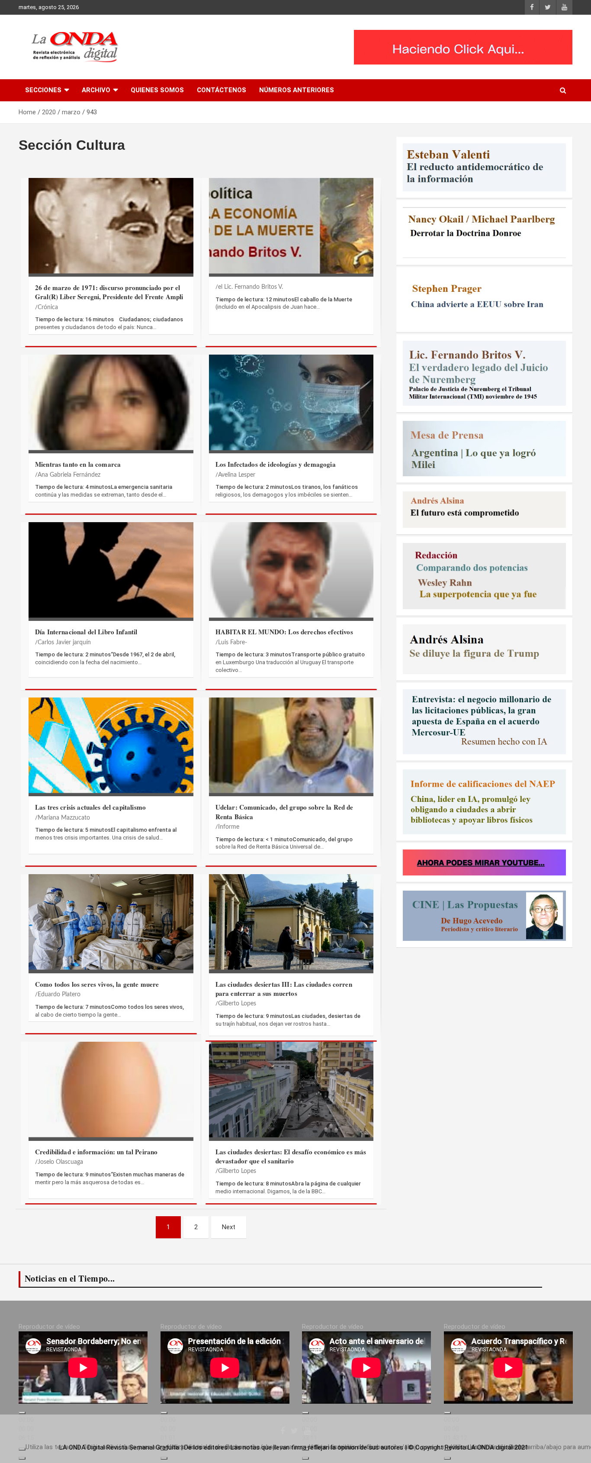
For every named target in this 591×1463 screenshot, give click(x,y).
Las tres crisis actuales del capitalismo (90, 807)
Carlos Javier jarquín (64, 642)
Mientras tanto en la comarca (78, 464)
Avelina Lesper (236, 475)
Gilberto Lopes (237, 1004)
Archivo (96, 90)
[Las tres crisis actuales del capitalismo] (111, 745)
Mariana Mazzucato (64, 818)
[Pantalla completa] (22, 1458)
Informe (228, 827)
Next (228, 1227)
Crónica (48, 307)
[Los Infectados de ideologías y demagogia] (291, 402)
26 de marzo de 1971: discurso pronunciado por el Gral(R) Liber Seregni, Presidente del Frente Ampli (109, 292)
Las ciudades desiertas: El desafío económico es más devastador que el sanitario (290, 1156)
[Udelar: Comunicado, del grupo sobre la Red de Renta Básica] (291, 745)
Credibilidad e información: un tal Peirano (96, 1151)
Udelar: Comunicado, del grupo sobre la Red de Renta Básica (284, 811)
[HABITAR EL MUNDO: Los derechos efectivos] (291, 569)
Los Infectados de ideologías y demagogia (275, 464)
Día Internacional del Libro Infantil (86, 631)
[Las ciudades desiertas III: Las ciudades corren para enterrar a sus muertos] (291, 922)
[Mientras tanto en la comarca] (111, 402)
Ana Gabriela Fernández (69, 475)
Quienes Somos (157, 90)
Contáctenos (221, 90)
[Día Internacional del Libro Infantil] (111, 569)
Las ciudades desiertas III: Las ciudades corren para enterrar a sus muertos (283, 988)
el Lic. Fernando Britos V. (250, 287)
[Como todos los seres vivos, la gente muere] (111, 922)
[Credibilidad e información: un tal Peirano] (111, 1089)
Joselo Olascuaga (60, 1162)
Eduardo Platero (59, 994)
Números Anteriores (296, 90)
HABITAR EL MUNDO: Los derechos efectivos (284, 631)
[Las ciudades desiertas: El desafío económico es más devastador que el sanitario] (291, 1089)
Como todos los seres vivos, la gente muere (97, 984)
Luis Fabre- (232, 642)
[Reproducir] (22, 1412)
